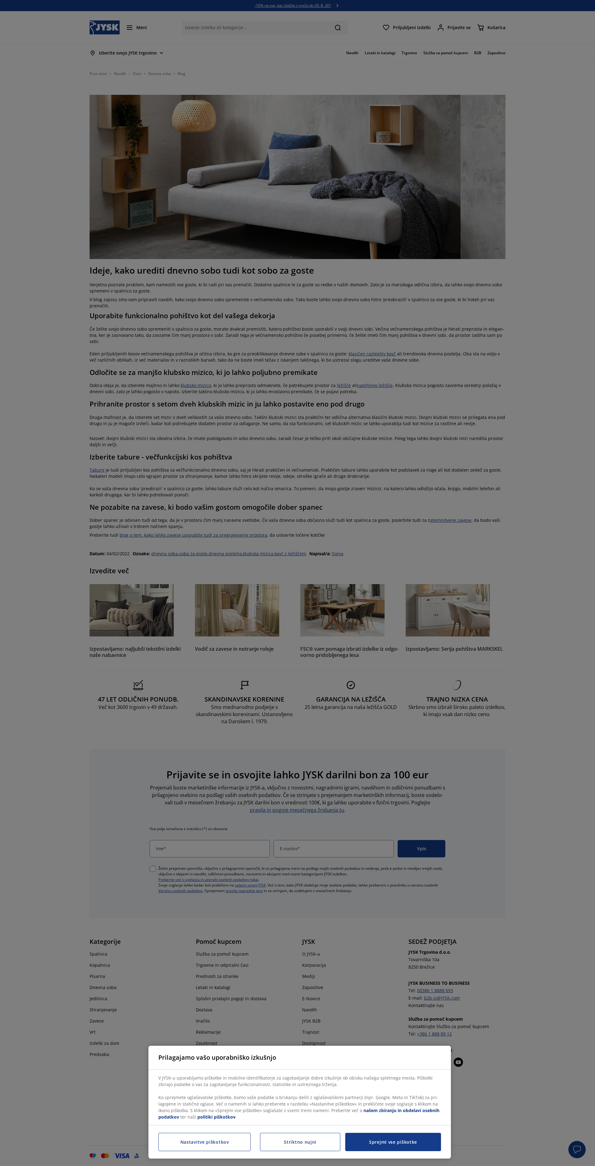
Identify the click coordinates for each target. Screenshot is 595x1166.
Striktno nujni (300, 1142)
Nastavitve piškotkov (204, 1142)
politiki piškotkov (216, 1117)
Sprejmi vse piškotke (393, 1142)
